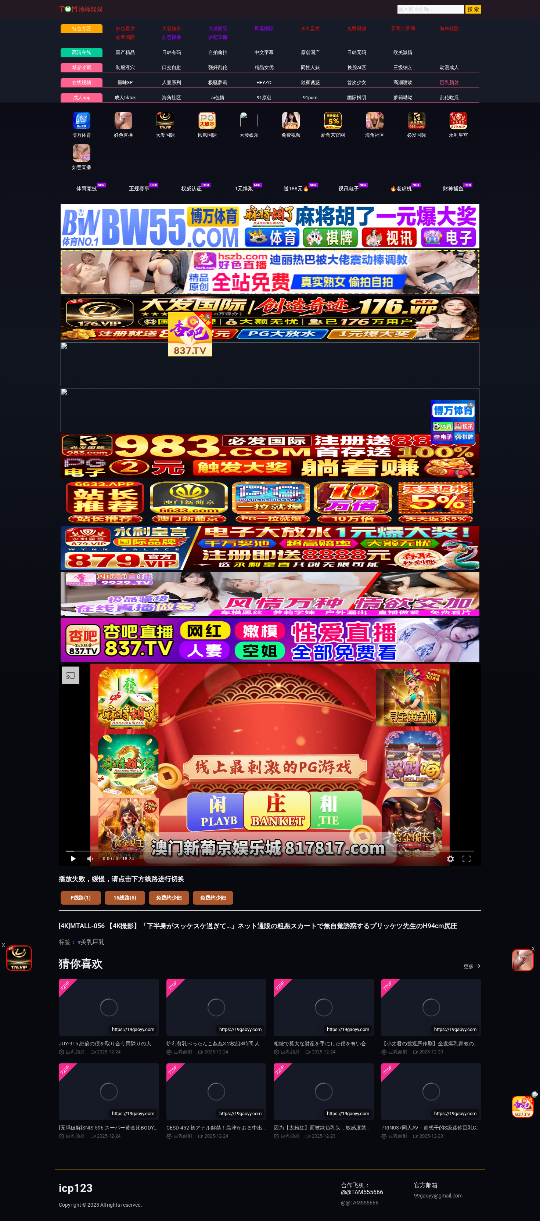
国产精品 (125, 52)
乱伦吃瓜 (449, 97)
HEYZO (263, 82)
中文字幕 (264, 52)
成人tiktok (125, 97)
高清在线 (81, 52)
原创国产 (310, 52)
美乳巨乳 (92, 941)
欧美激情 (403, 52)
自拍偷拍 (217, 52)
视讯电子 (348, 188)
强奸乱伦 (217, 67)
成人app (81, 97)
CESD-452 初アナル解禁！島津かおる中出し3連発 (223, 1128)
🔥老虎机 (401, 188)
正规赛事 (139, 188)
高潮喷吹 (403, 82)
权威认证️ (191, 188)
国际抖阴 (356, 97)
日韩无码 (356, 52)
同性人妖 (310, 67)
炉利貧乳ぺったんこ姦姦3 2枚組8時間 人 (213, 1043)
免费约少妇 (169, 898)
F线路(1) (81, 898)
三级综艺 (403, 67)
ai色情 (217, 97)
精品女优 (264, 67)
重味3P (125, 82)
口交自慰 (171, 67)
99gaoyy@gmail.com (438, 1196)
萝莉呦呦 (403, 97)
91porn (310, 97)
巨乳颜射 (449, 82)
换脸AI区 (357, 67)
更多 (469, 966)
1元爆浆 (244, 188)
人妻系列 (171, 82)
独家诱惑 (310, 82)
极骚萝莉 (217, 82)
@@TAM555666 (359, 1203)
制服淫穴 (125, 67)
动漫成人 (449, 67)
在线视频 (81, 82)
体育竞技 (86, 188)
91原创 (264, 97)
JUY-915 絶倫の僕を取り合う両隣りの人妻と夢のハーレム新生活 (133, 1043)
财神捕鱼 (453, 188)
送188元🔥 (296, 188)
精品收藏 (81, 67)
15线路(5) (125, 898)
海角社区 (171, 97)
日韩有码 (171, 52)
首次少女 (356, 82)
